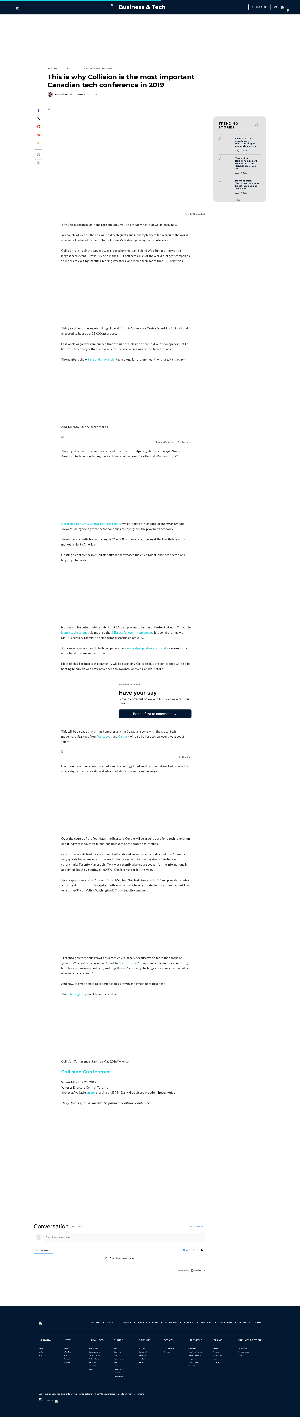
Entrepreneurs (244, 1352)
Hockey (142, 1348)
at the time (129, 963)
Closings (117, 1355)
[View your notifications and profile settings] (201, 1250)
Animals (67, 1359)
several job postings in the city (147, 648)
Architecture (94, 1359)
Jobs (240, 1355)
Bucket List (217, 1355)
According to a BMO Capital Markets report (91, 524)
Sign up (199, 1226)
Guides (216, 1352)
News (41, 1348)
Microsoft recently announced (132, 632)
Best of (116, 1362)
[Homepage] (46, 1322)
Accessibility (171, 1322)
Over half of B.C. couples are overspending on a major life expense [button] (246, 142)
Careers (257, 1322)
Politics (42, 1355)
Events (116, 1366)
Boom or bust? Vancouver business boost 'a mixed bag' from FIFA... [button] (247, 185)
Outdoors (192, 1348)
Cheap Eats (118, 1369)
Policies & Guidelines (148, 1322)
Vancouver (104, 736)
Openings (118, 1352)
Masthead (189, 1322)
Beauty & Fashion (195, 1355)
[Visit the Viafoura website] (197, 1270)
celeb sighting (76, 994)
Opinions (92, 1366)
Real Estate (93, 1348)
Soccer (141, 1362)
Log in (191, 1226)
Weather (67, 1352)
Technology (242, 1348)
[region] (119, 1248)
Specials (117, 1373)
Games (242, 1322)
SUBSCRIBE (259, 7)
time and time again (101, 359)
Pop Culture (193, 1362)
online (90, 1092)
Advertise (126, 1322)
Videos (216, 1362)
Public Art (93, 1362)
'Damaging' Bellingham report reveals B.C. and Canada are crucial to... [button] (246, 163)
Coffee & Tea (119, 1376)
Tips (215, 1359)
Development (94, 1352)
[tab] (43, 1250)
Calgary (123, 736)
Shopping (192, 1359)
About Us (95, 1322)
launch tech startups (75, 632)
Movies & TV (69, 1362)
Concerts (167, 1352)
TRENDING (228, 125)
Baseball (142, 1355)
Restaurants (119, 1359)
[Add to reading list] (39, 163)
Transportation (94, 1355)
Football (142, 1359)
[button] (226, 142)
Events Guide (169, 1348)
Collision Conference (86, 1071)
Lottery (42, 1352)
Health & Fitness (195, 1352)
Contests (192, 1366)
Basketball (143, 1352)
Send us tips (206, 1322)
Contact (110, 1322)
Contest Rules (225, 1322)
